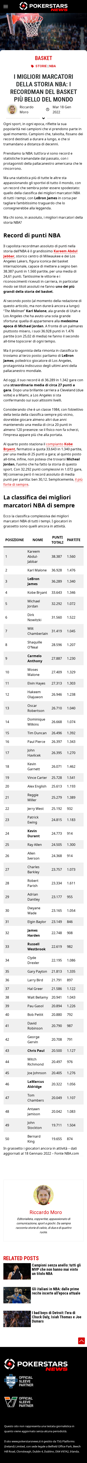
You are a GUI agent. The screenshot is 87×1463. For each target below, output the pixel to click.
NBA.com (71, 1153)
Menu (7, 6)
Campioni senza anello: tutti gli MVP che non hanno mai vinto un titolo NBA (56, 1269)
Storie (41, 66)
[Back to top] (81, 1340)
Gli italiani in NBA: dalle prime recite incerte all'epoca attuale (56, 1291)
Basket (43, 58)
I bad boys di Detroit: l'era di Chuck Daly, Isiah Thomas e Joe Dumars (56, 1317)
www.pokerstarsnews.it (26, 1441)
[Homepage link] (43, 6)
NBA (52, 66)
